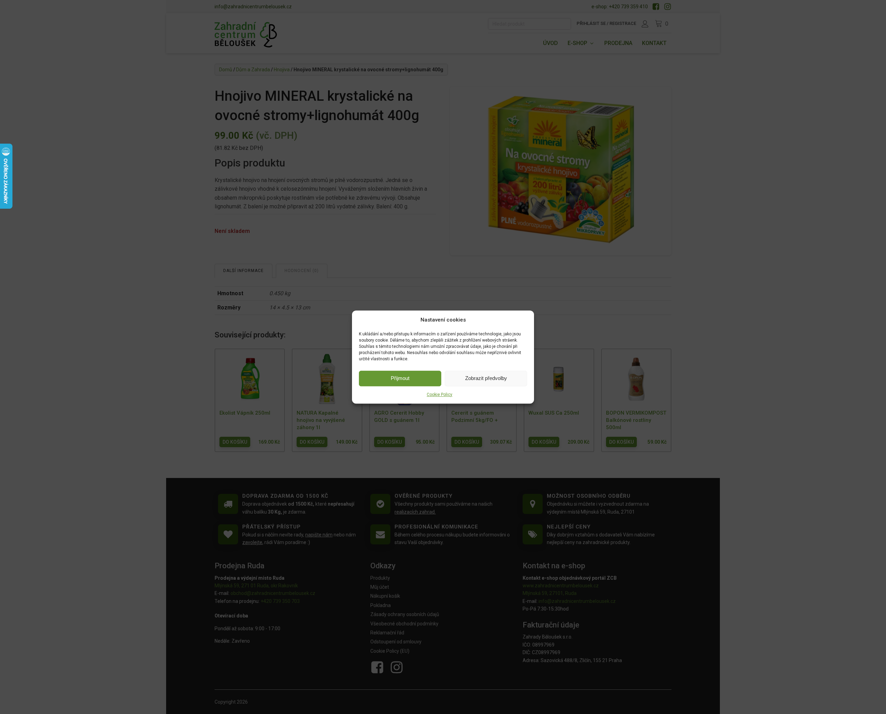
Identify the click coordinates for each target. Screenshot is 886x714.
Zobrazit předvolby (486, 378)
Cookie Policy (439, 394)
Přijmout (400, 378)
